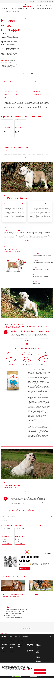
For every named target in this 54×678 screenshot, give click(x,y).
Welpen (11, 643)
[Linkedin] (7, 33)
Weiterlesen (27, 157)
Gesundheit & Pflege (4, 645)
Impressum (37, 658)
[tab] (4, 9)
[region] (27, 669)
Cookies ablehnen (40, 672)
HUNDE (11, 640)
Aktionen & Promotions (29, 649)
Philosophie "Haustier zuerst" (38, 645)
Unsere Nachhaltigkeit (38, 657)
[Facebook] (1, 33)
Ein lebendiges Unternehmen (38, 642)
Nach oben (51, 636)
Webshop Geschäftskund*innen (36, 1)
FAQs (28, 641)
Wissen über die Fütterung (38, 650)
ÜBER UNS (37, 640)
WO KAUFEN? (20, 640)
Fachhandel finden (21, 641)
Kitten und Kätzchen (4, 643)
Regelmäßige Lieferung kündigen (30, 644)
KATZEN (2, 640)
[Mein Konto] (52, 5)
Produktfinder (3, 641)
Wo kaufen (4, 636)
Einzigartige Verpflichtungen (38, 647)
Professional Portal (13, 636)
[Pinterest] (5, 33)
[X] (3, 33)
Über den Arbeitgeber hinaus (39, 652)
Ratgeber (2, 647)
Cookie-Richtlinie (27, 669)
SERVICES (29, 640)
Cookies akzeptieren (40, 669)
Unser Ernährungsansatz (39, 661)
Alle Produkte (3, 651)
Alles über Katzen (4, 644)
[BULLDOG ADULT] (20, 128)
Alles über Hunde (12, 644)
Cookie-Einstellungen (4, 633)
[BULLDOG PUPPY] (7, 128)
